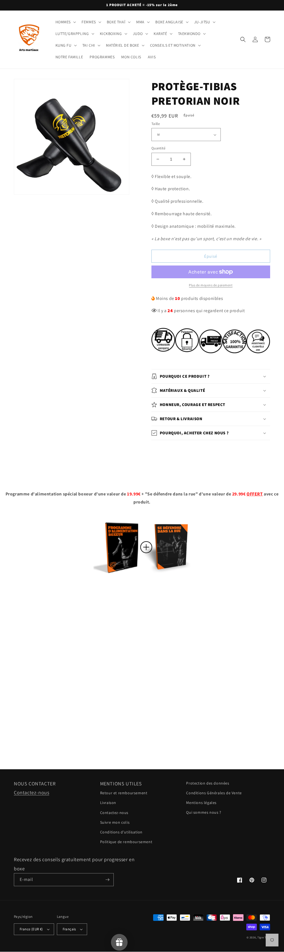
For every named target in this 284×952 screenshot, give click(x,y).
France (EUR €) (31, 929)
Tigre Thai (263, 937)
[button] (65, 22)
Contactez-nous (31, 792)
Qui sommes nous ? (203, 812)
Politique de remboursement (126, 841)
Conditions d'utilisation (121, 832)
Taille (155, 123)
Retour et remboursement (124, 792)
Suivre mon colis (115, 822)
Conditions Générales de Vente (214, 792)
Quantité (158, 148)
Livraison (108, 802)
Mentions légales (201, 802)
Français (69, 929)
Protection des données (207, 783)
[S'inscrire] (107, 879)
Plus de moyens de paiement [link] (210, 285)
